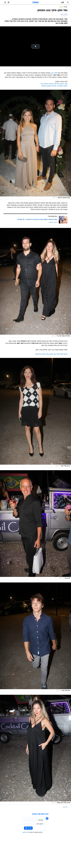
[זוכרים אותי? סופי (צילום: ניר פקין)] (35, 413)
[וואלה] (35, 2)
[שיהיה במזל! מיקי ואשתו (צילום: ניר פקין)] (35, 749)
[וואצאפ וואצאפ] (8, 2)
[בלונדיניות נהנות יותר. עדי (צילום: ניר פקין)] (35, 283)
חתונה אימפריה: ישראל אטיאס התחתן (54, 86)
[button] (62, 2)
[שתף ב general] (5, 2)
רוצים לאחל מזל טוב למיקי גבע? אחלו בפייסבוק (51, 354)
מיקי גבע (54, 73)
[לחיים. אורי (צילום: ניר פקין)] (35, 525)
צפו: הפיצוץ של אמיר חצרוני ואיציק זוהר (53, 84)
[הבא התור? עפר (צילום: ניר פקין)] (35, 637)
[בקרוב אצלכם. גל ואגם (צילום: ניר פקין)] (35, 144)
